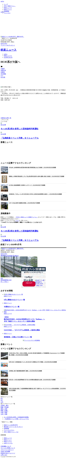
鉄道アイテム (8, 441)
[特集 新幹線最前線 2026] (19, 277)
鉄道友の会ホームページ (8, 453)
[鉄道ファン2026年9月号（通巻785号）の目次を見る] (12, 36)
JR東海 (3, 72)
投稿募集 (6, 11)
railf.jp (2, 1)
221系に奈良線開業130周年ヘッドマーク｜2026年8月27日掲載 (27, 185)
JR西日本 (3, 70)
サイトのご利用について (8, 448)
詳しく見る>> (5, 281)
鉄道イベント (8, 9)
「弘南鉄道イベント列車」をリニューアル (16, 419)
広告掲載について (6, 446)
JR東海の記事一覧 (6, 118)
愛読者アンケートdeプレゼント (10, 255)
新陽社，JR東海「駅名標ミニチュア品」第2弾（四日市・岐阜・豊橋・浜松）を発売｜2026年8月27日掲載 (36, 176)
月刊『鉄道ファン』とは (11, 432)
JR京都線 (3, 74)
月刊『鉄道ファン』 (10, 6)
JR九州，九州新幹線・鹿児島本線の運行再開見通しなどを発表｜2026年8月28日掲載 (32, 167)
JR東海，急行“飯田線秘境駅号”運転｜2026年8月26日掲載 (25, 370)
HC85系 (3, 77)
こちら (17, 220)
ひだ (2, 75)
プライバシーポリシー (7, 449)
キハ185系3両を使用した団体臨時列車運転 (16, 417)
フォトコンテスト (9, 430)
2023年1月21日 (8, 57)
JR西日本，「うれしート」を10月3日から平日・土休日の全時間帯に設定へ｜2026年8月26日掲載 (35, 194)
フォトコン (7, 13)
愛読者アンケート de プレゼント (13, 426)
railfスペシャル (8, 443)
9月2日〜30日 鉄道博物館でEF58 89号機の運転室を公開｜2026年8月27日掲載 (32, 379)
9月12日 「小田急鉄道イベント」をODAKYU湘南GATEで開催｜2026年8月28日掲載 (33, 362)
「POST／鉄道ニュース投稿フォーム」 (26, 217)
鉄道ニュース (8, 7)
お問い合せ (4, 455)
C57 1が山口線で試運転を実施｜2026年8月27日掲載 (24, 203)
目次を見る (4, 253)
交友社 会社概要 (5, 451)
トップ (6, 4)
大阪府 (3, 68)
